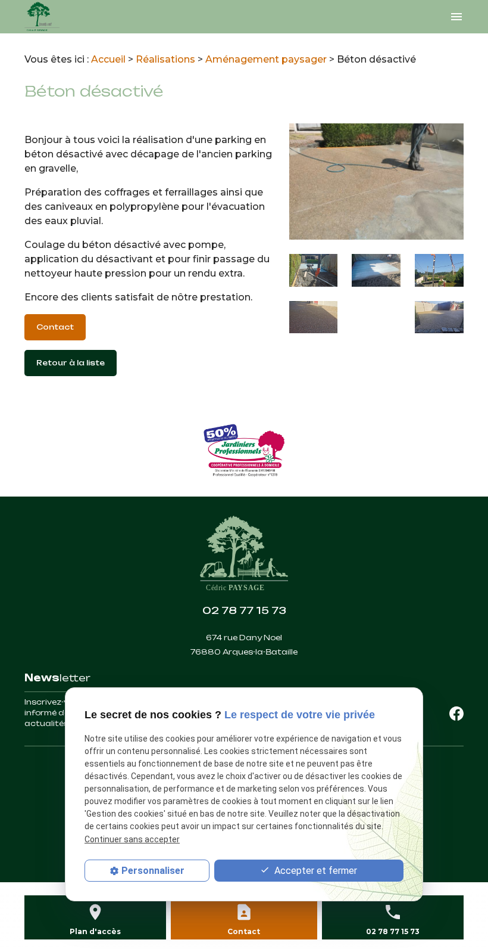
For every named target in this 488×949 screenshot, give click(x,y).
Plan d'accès (95, 931)
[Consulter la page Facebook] (456, 713)
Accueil (108, 59)
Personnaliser (152, 870)
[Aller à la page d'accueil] (42, 16)
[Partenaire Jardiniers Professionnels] (244, 450)
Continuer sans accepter (132, 839)
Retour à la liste (70, 362)
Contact (55, 326)
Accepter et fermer (314, 870)
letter (57, 678)
